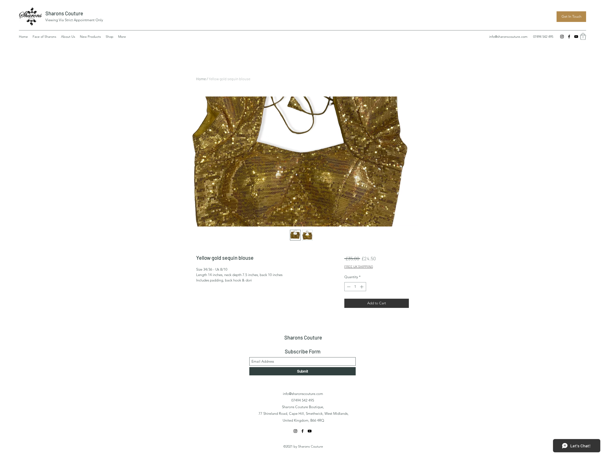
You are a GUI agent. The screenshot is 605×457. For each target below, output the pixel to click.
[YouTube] (576, 36)
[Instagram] (562, 36)
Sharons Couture (64, 13)
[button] (583, 36)
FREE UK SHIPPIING (358, 266)
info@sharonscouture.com (508, 36)
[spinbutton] (355, 286)
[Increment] (362, 286)
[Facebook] (569, 36)
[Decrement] (348, 286)
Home (201, 78)
